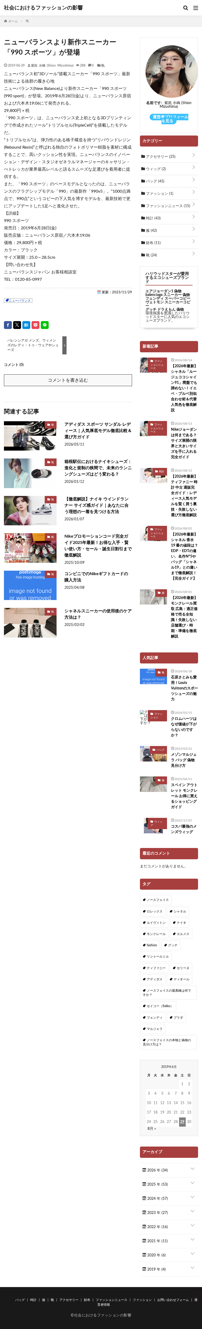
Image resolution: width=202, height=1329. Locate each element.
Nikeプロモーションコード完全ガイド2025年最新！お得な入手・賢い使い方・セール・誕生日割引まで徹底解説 (98, 545)
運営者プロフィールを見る (170, 119)
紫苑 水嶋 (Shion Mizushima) (52, 65)
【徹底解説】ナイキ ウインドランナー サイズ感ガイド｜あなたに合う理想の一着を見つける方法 (96, 505)
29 (182, 1122)
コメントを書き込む (68, 380)
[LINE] (45, 325)
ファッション (159, 194)
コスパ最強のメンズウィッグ (184, 829)
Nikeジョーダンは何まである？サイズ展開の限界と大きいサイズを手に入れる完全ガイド (184, 443)
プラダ (178, 1017)
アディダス (155, 979)
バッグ (154, 181)
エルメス (183, 934)
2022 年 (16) (157, 1227)
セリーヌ (183, 968)
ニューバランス (20, 300)
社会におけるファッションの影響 (43, 7)
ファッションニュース (167, 206)
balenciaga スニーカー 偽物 (167, 295)
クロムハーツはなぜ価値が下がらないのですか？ (184, 727)
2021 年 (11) (157, 1241)
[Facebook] (8, 325)
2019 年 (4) (156, 1269)
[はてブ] (26, 325)
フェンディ (155, 1017)
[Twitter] (17, 325)
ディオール (181, 979)
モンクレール (156, 934)
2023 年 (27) (157, 1213)
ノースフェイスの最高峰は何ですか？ (167, 992)
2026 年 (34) (157, 1170)
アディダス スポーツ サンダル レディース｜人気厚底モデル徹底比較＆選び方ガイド (98, 430)
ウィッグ (155, 169)
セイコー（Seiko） (160, 1006)
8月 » (152, 1129)
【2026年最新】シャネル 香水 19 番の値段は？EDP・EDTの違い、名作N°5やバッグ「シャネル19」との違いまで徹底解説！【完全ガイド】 (184, 556)
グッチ (173, 945)
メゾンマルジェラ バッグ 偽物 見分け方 (184, 760)
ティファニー (156, 968)
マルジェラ (155, 1028)
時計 (153, 218)
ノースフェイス (158, 899)
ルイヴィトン (156, 922)
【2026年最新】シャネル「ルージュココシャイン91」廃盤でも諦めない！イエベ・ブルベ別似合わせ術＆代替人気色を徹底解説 (184, 388)
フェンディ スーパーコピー (167, 298)
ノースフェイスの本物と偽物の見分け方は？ (167, 1042)
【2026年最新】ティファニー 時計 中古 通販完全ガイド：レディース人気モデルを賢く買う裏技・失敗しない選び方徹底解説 (184, 496)
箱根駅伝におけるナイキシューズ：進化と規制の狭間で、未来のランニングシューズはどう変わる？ (98, 468)
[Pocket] (35, 325)
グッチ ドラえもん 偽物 (164, 309)
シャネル (180, 911)
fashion (152, 945)
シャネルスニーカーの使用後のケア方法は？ (98, 614)
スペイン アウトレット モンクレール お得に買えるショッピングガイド (184, 796)
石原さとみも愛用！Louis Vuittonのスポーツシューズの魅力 (184, 688)
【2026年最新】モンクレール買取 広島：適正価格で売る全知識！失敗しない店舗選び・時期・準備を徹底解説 (184, 617)
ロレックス (155, 911)
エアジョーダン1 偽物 (163, 291)
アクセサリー (160, 157)
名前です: (154, 103)
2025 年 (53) (157, 1184)
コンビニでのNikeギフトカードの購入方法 (96, 577)
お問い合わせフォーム (173, 1299)
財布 (153, 243)
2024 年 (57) (157, 1199)
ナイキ (181, 922)
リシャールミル (158, 956)
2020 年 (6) (156, 1255)
